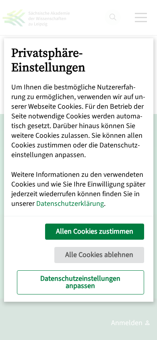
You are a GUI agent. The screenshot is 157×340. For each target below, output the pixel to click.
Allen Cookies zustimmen (94, 231)
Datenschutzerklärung (70, 204)
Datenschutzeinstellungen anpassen (80, 282)
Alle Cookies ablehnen (99, 255)
